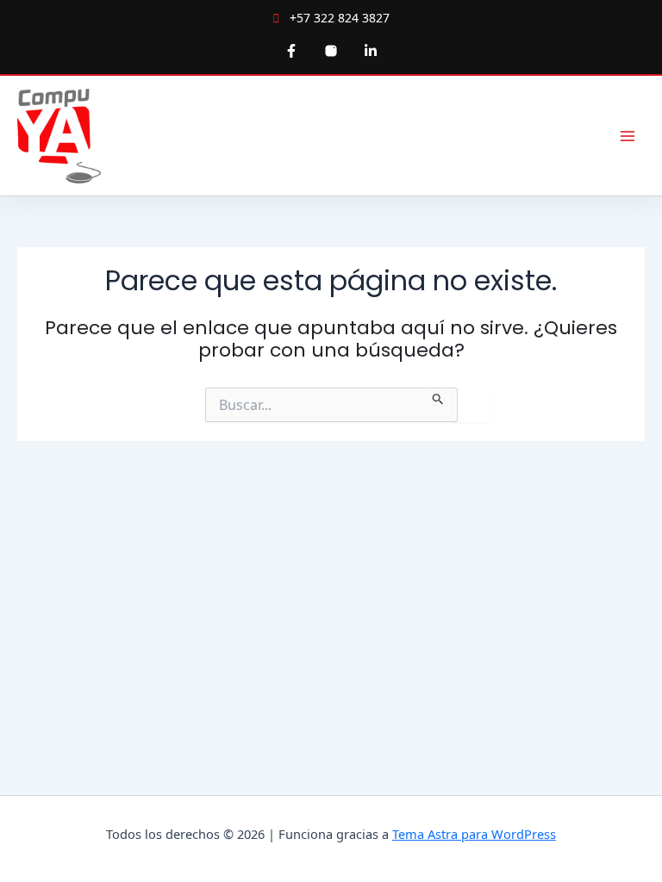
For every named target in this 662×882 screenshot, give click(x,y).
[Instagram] (331, 50)
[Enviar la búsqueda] (438, 396)
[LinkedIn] (370, 50)
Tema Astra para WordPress (474, 833)
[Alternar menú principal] (627, 135)
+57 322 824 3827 (338, 17)
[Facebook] (291, 50)
